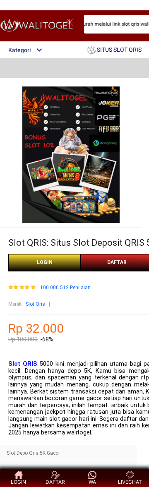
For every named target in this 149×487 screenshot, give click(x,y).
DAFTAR (55, 482)
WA (92, 482)
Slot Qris (35, 304)
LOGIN (45, 262)
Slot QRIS (22, 363)
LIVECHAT (130, 482)
